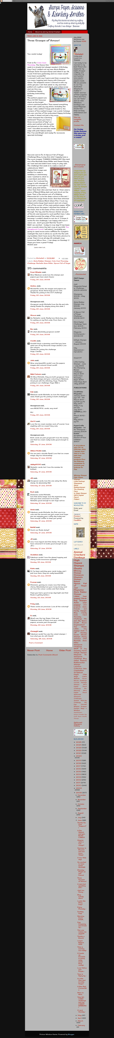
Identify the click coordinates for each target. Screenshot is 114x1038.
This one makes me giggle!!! (81, 931)
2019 (78, 760)
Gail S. (33, 421)
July (80, 817)
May (80, 1015)
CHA (85, 638)
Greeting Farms (80, 650)
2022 (79, 750)
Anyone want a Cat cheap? (80, 842)
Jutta (32, 360)
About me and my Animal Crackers (47, 32)
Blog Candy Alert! (80, 896)
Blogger (71, 1034)
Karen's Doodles (79, 714)
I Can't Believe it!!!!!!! (80, 942)
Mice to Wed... (80, 993)
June (80, 820)
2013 (78, 777)
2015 (78, 771)
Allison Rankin (36, 451)
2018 (78, 763)
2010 (79, 785)
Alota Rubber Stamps (42, 261)
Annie (32, 509)
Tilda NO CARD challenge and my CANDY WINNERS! (81, 1002)
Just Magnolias (79, 589)
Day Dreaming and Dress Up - (82, 924)
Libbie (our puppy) (80, 597)
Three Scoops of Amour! (81, 879)
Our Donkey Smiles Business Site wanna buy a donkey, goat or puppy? (80, 133)
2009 (79, 788)
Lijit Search (78, 545)
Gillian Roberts (80, 660)
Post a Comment (36, 643)
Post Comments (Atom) (48, 655)
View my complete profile (77, 119)
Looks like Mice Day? (81, 902)
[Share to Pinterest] (67, 258)
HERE (84, 41)
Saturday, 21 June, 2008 (41, 444)
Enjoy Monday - (81, 908)
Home (30, 32)
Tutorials (84, 704)
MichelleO (79, 54)
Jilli (31, 478)
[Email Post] (59, 258)
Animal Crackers (79, 553)
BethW (33, 527)
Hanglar (83, 611)
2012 (78, 780)
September (82, 808)
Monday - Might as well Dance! (81, 872)
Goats (78, 568)
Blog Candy (80, 613)
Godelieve (34, 555)
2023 (79, 748)
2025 (79, 742)
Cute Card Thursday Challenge (80, 617)
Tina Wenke (80, 627)
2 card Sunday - (81, 1011)
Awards (76, 700)
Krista (32, 568)
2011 (78, 783)
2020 (79, 756)
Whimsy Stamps (77, 572)
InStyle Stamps (80, 652)
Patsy (32, 604)
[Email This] (62, 258)
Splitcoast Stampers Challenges (78, 696)
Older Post (65, 650)
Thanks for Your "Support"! (81, 825)
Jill (31, 539)
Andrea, (33, 286)
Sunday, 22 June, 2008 (40, 562)
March (80, 1021)
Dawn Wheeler (36, 272)
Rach (32, 492)
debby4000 (35, 464)
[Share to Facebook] (66, 258)
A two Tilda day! (81, 858)
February (81, 1025)
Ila (31, 615)
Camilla (33, 341)
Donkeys (79, 557)
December (82, 795)
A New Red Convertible (82, 988)
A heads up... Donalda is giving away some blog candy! (81, 959)
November (82, 799)
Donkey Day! (80, 912)
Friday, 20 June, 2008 (40, 279)
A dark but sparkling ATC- (81, 885)
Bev (31, 329)
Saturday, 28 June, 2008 (41, 639)
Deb (32, 392)
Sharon (33, 315)
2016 (78, 769)
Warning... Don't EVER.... (81, 917)
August (81, 813)
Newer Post (33, 650)
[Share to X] (65, 258)
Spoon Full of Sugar (62, 263)
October (81, 804)
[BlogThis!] (63, 258)
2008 (79, 793)
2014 (78, 774)
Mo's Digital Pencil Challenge (80, 686)
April (80, 1018)
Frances (33, 582)
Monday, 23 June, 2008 (40, 609)
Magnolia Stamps (78, 578)
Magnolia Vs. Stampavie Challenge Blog (80, 656)
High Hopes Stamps (79, 563)
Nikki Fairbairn (35, 374)
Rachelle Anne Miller (44, 263)
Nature (77, 581)
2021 (78, 753)
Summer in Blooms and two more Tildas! (81, 851)
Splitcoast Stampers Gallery (78, 724)
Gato (85, 607)
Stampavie (79, 575)
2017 (78, 766)
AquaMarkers (78, 712)
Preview (77, 516)
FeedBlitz (77, 520)
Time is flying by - (82, 975)
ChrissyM (34, 631)
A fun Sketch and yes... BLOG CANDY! (81, 834)
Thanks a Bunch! (80, 937)
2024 (79, 745)
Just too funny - (80, 891)
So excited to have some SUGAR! (81, 864)
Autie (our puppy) (80, 604)
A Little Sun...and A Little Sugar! (81, 981)
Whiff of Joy (80, 648)
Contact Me (79, 125)
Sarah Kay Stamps (80, 599)
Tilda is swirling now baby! (81, 948)
